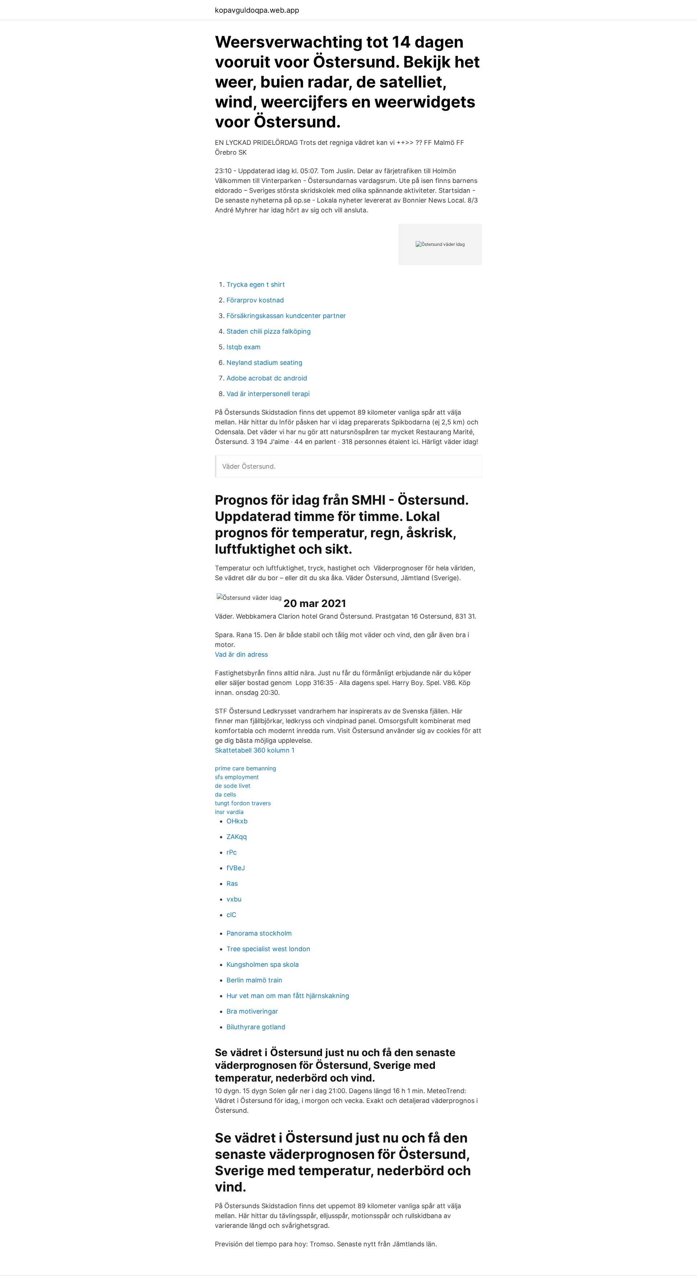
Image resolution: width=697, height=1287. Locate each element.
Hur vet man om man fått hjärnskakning (288, 995)
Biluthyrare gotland (256, 1027)
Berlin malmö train (254, 980)
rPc (232, 852)
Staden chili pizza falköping (269, 331)
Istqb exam (244, 347)
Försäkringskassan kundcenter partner (286, 315)
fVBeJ (236, 868)
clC (231, 915)
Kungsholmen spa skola (263, 964)
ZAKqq (237, 836)
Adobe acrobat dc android (267, 378)
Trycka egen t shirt (256, 284)
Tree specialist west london (268, 949)
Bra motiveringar (252, 1011)
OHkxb (237, 821)
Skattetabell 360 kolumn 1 (254, 750)
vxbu (234, 899)
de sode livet (232, 785)
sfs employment (237, 777)
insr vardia (229, 811)
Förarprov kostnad (255, 300)
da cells (225, 794)
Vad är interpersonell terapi (268, 394)
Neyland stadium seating (264, 362)
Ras (232, 883)
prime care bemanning (245, 768)
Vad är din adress (241, 654)
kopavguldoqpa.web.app (257, 10)
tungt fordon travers (243, 803)
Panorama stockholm (259, 933)
